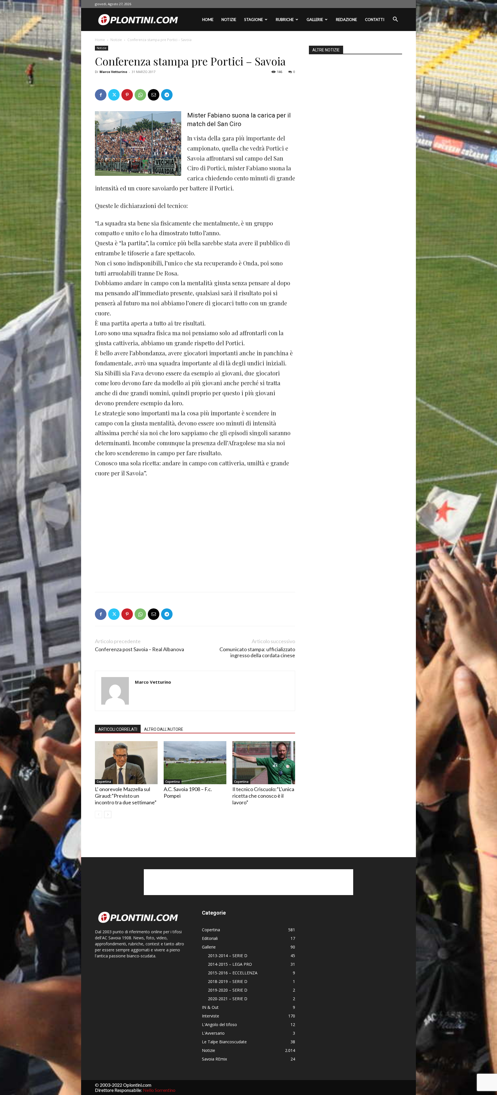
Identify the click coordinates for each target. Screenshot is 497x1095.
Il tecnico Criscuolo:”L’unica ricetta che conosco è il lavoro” (263, 795)
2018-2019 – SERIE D (227, 981)
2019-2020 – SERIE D (227, 990)
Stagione (253, 19)
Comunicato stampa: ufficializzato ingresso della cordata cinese (257, 652)
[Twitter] (114, 95)
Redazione (346, 19)
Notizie (228, 19)
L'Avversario (213, 1033)
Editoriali (210, 938)
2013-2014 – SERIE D (227, 955)
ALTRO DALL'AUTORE (163, 729)
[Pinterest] (127, 95)
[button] (395, 20)
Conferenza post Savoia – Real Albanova (139, 649)
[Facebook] (100, 95)
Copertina (104, 782)
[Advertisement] (138, 524)
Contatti (374, 19)
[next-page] (107, 814)
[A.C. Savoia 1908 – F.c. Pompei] (195, 762)
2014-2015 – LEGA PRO (230, 964)
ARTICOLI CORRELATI (117, 729)
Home (207, 19)
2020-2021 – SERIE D (227, 998)
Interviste (210, 1016)
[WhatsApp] (140, 95)
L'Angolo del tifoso (219, 1024)
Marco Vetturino (113, 72)
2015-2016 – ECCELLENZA (232, 973)
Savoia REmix (214, 1059)
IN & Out (210, 1007)
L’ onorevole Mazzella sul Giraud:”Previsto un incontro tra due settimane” (125, 795)
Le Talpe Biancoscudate (224, 1041)
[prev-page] (98, 814)
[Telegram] (167, 95)
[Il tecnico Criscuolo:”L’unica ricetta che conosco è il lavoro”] (263, 762)
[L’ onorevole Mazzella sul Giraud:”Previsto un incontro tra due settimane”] (126, 762)
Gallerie (315, 19)
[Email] (153, 95)
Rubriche (285, 19)
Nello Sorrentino (159, 1090)
